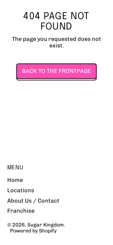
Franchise (21, 210)
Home (15, 180)
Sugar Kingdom (45, 225)
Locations (20, 190)
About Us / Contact (33, 200)
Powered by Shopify (33, 231)
